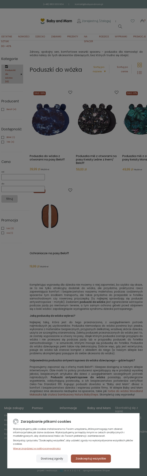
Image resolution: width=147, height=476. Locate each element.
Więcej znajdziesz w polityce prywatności (37, 448)
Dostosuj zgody (52, 458)
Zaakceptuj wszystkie (91, 458)
